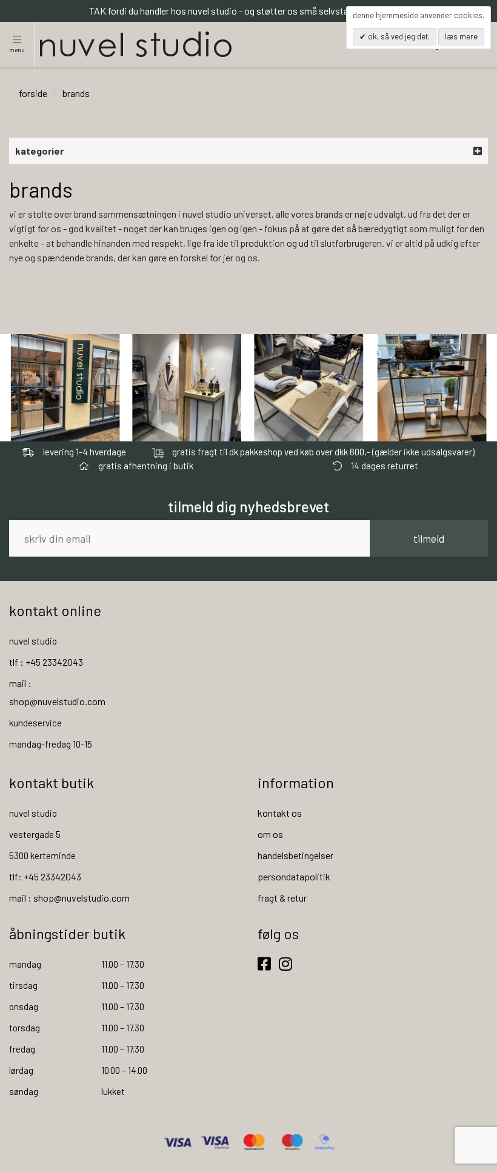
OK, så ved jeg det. (398, 36)
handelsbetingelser (295, 855)
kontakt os (280, 813)
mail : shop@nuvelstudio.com (69, 897)
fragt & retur (282, 897)
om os (270, 834)
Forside (33, 93)
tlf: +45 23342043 (45, 876)
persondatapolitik (294, 876)
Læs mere (461, 36)
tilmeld (428, 538)
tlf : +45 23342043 (46, 662)
